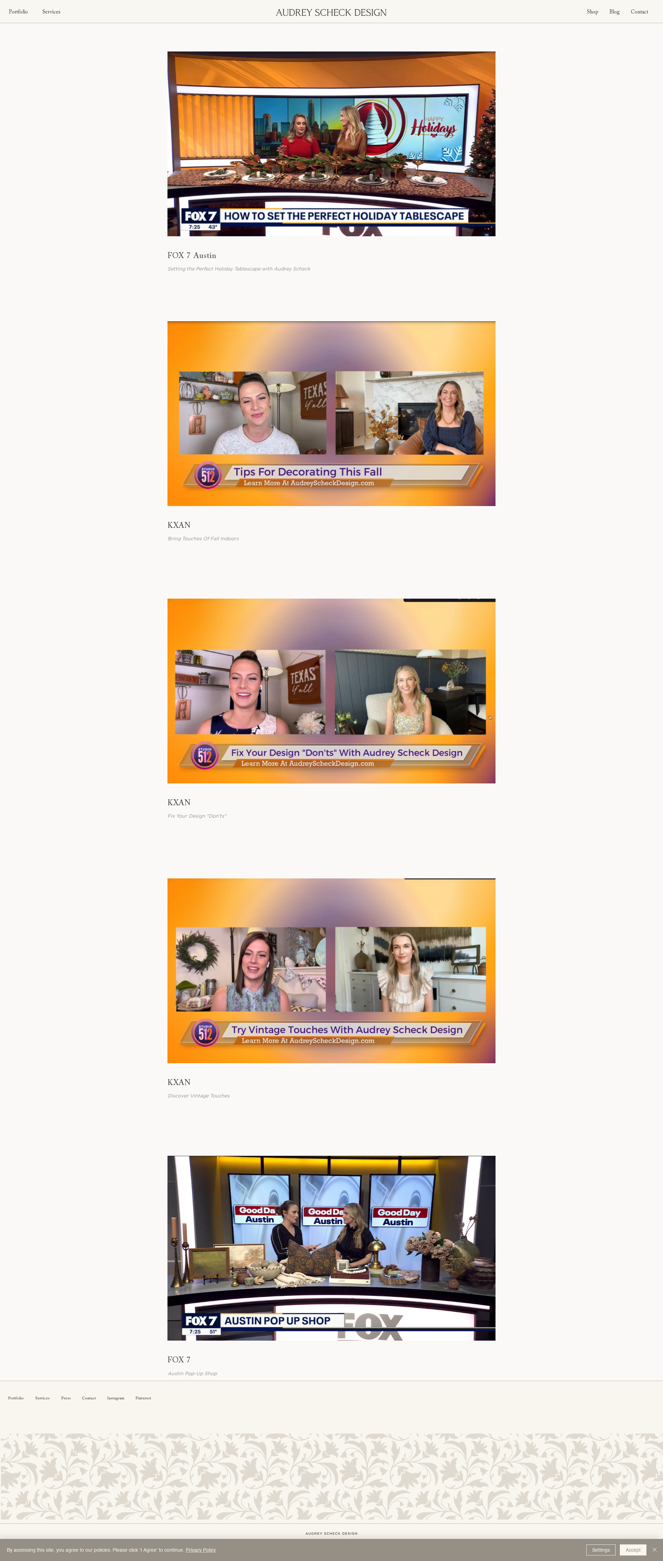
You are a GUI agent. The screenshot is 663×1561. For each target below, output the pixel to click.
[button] (487, 228)
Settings (601, 1550)
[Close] (655, 1549)
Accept (633, 1550)
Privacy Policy (201, 1550)
